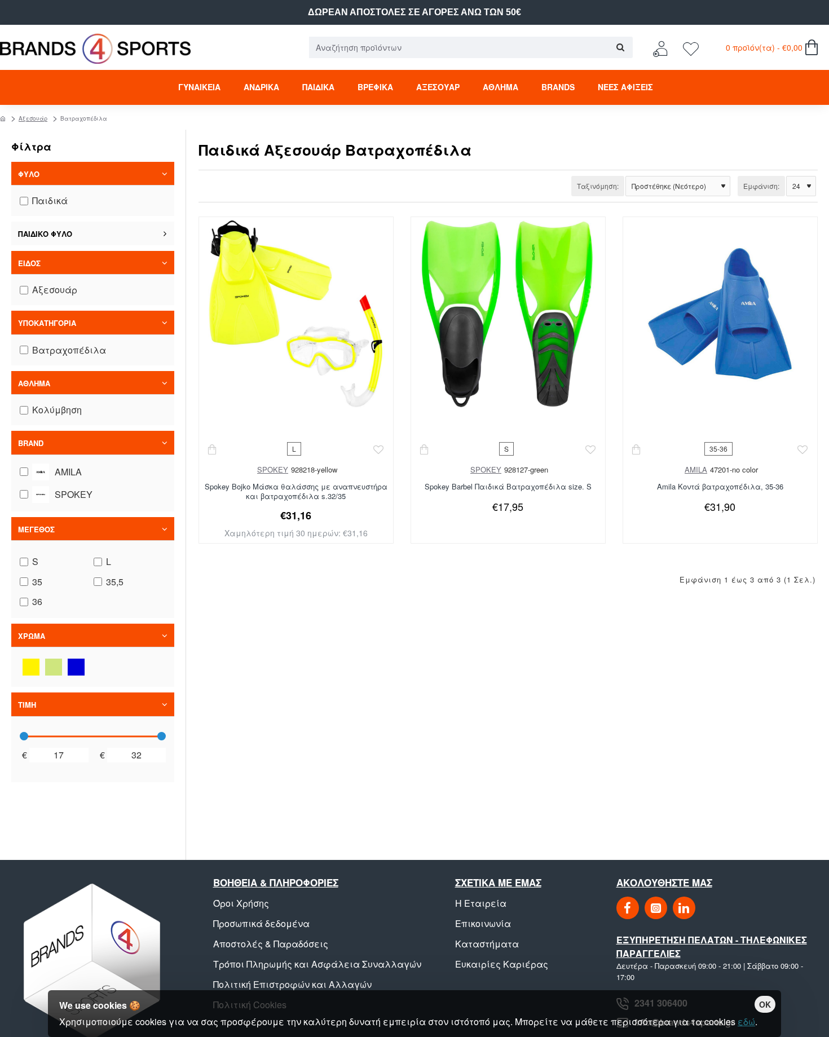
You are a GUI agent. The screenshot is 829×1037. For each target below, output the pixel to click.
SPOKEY (272, 469)
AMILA (696, 469)
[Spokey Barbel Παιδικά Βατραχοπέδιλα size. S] (508, 314)
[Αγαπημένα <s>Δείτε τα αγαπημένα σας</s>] (692, 48)
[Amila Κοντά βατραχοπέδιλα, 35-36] (720, 314)
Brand (30, 443)
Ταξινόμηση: (598, 186)
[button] (212, 449)
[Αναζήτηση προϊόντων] (620, 47)
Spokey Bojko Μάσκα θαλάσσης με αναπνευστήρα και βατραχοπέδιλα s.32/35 (296, 491)
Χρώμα (31, 635)
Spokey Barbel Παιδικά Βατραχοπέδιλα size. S (508, 487)
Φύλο (28, 174)
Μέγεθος (36, 529)
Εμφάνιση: (761, 186)
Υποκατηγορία (47, 322)
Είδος (29, 263)
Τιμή (27, 704)
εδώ (746, 1021)
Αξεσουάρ (33, 118)
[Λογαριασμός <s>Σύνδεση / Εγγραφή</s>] (663, 48)
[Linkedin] (684, 908)
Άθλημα (34, 383)
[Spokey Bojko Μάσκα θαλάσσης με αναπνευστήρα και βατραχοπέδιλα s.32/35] (296, 314)
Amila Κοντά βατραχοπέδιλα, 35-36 (720, 487)
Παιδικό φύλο (45, 233)
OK (765, 1004)
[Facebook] (627, 908)
